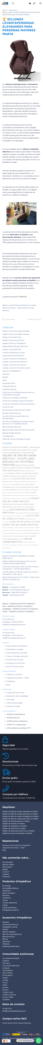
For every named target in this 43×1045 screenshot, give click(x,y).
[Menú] (40, 3)
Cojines (5, 905)
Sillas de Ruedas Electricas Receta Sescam (18, 430)
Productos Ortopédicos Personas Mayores (18, 404)
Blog (8, 685)
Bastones (6, 895)
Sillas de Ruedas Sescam (11, 433)
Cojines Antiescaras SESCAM (13, 356)
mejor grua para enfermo (8, 516)
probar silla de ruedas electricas (20, 524)
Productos (6, 877)
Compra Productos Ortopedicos (14, 359)
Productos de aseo (9, 389)
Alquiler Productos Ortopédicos (14, 343)
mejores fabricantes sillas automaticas (26, 513)
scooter (20, 539)
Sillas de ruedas (8, 865)
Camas (5, 900)
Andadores (6, 891)
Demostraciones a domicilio (16, 653)
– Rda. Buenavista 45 (13, 595)
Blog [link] (4, 850)
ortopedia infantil (8, 383)
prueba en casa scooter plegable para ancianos (22, 530)
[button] (13, 3)
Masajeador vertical (9, 927)
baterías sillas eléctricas (24, 478)
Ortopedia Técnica (9, 386)
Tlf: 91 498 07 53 (8, 619)
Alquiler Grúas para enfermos (13, 340)
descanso (6, 374)
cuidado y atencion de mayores (14, 365)
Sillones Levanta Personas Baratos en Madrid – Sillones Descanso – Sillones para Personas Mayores (19, 307)
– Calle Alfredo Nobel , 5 (15, 592)
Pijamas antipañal (8, 932)
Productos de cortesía (14, 660)
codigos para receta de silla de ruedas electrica (17, 498)
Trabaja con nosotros (14, 674)
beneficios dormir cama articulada (13, 481)
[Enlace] (34, 3)
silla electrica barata (27, 542)
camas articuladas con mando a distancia (13, 492)
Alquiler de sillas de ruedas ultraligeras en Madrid (20, 816)
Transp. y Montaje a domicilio (17, 656)
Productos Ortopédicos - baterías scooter (12, 527)
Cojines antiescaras (9, 908)
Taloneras (6, 944)
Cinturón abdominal (9, 903)
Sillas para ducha (8, 937)
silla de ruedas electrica (17, 540)
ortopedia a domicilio (21, 516)
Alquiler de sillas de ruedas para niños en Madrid (20, 819)
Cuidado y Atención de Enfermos (14, 362)
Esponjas (5, 922)
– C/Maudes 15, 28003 (13, 587)
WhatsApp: (12, 622)
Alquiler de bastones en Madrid (14, 828)
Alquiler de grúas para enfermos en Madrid (18, 831)
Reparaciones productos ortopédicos (16, 845)
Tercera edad (7, 862)
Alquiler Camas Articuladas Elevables (16, 331)
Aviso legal (10, 699)
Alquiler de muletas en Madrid (13, 824)
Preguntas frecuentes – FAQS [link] (13, 848)
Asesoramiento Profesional (16, 646)
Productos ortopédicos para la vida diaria (17, 401)
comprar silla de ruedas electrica (20, 500)
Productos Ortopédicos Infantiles (15, 398)
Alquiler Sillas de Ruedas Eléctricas (15, 346)
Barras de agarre (8, 893)
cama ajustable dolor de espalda (19, 484)
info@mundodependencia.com (14, 625)
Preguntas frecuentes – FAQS (17, 678)
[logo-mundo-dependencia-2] (5, 3)
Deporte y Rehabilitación (11, 371)
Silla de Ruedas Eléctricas (11, 427)
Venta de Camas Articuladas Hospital (16, 439)
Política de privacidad (14, 703)
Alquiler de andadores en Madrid (14, 826)
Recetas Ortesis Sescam (11, 413)
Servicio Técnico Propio (15, 667)
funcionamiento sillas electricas (18, 511)
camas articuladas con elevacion (27, 490)
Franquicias (10, 681)
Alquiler (5, 869)
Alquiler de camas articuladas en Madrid (17, 833)
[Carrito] (30, 3)
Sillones (5, 939)
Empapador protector (10, 910)
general (5, 377)
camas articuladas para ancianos (16, 495)
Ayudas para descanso (11, 946)
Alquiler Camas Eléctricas (11, 337)
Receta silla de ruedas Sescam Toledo (16, 410)
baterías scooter (7, 479)
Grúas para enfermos (10, 924)
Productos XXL (8, 407)
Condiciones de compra (15, 693)
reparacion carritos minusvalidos (20, 533)
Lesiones (5, 874)
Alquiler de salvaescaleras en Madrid (16, 821)
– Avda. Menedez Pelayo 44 (15, 590)
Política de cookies (13, 706)
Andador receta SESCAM (11, 350)
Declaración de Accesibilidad (17, 696)
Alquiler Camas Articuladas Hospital (15, 334)
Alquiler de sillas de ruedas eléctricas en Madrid (20, 814)
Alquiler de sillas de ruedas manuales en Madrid (20, 811)
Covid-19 (5, 872)
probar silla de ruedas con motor (25, 521)
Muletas (5, 929)
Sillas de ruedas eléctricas (12, 934)
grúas (4, 380)
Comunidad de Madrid (10, 958)
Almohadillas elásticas (10, 888)
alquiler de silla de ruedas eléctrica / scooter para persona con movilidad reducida (19, 459)
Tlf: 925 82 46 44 (8, 633)
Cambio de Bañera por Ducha (13, 353)
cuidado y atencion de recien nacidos (16, 368)
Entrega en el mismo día (15, 663)
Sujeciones (6, 941)
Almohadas (6, 886)
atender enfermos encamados (20, 473)
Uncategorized (8, 436)
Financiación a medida (14, 649)
